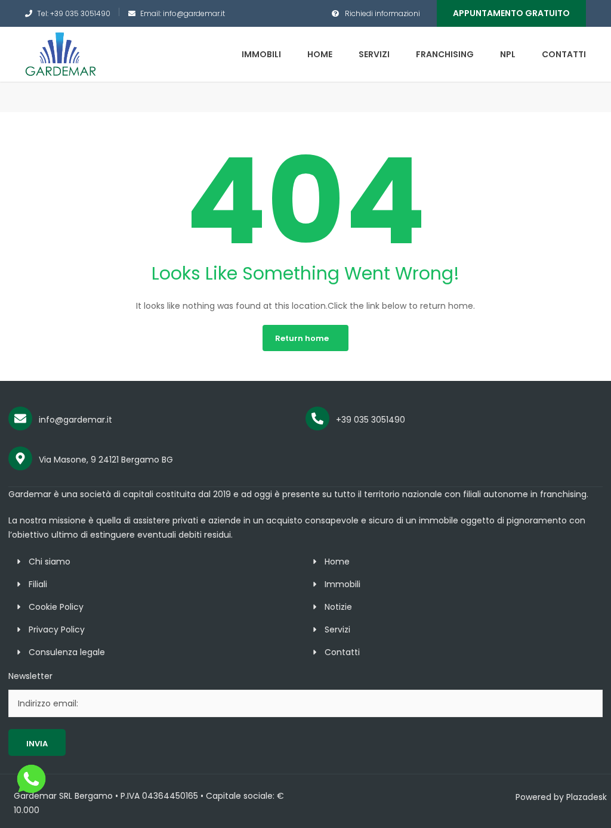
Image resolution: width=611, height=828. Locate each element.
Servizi (374, 54)
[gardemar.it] (61, 54)
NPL (508, 54)
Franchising (445, 54)
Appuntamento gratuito (511, 13)
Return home (302, 338)
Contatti (564, 54)
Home (319, 54)
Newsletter (30, 676)
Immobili (261, 54)
